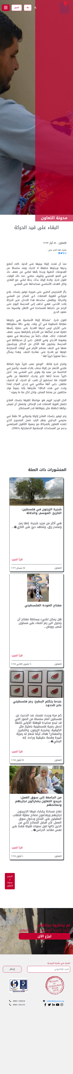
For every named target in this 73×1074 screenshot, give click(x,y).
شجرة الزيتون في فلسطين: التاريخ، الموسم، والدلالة (42, 511)
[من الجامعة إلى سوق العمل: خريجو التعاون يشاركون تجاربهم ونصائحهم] (36, 780)
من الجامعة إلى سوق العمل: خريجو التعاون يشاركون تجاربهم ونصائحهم (38, 801)
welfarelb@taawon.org (55, 1001)
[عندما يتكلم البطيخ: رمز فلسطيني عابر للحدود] (36, 684)
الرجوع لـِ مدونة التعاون (10, 881)
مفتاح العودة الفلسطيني (43, 605)
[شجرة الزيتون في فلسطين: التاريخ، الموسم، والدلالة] (36, 492)
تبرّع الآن (44, 936)
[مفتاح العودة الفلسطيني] (36, 588)
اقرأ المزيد (17, 559)
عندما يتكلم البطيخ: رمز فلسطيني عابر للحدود (37, 703)
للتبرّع (16, 7)
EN (28, 8)
